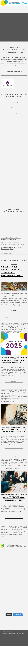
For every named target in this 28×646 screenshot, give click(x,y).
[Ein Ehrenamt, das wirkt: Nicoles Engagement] (14, 482)
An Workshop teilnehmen (21, 357)
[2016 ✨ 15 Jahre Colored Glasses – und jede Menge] (14, 573)
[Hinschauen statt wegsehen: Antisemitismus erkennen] (14, 414)
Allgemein (14, 264)
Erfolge (14, 358)
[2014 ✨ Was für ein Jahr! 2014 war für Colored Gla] (14, 557)
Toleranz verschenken (20, 427)
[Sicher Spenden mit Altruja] (11, 645)
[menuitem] (17, 3)
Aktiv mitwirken (5, 357)
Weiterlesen (14, 310)
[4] (14, 286)
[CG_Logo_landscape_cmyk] (11, 3)
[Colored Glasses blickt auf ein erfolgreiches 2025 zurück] (14, 344)
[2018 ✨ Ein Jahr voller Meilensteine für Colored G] (14, 604)
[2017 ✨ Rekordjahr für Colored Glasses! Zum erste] (14, 589)
